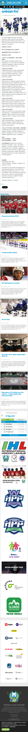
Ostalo (2, 184)
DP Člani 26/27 (10, 416)
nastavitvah (12, 726)
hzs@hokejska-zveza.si (15, 719)
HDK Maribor (9, 424)
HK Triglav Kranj (9, 431)
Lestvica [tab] (7, 419)
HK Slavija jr (8, 429)
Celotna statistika (14, 435)
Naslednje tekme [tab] (20, 419)
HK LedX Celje (9, 426)
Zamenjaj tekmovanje (12, 412)
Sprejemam (5, 729)
